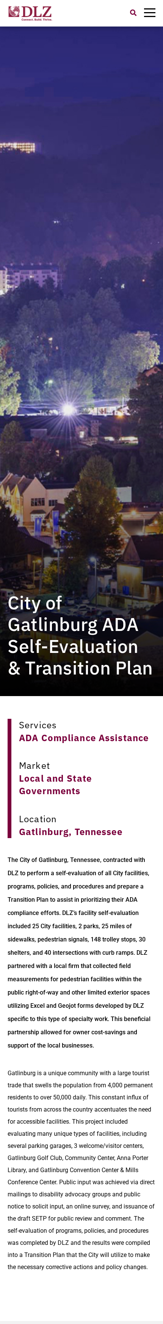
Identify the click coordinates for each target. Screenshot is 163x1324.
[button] (133, 12)
